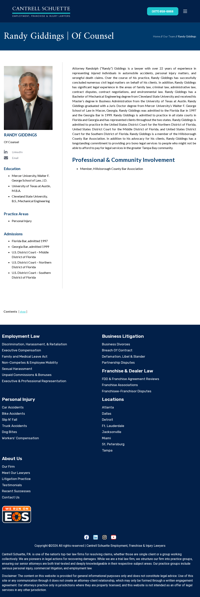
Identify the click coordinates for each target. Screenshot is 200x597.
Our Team (169, 36)
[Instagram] (104, 537)
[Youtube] (113, 537)
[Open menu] (185, 11)
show (23, 311)
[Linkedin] (95, 537)
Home (156, 36)
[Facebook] (86, 537)
